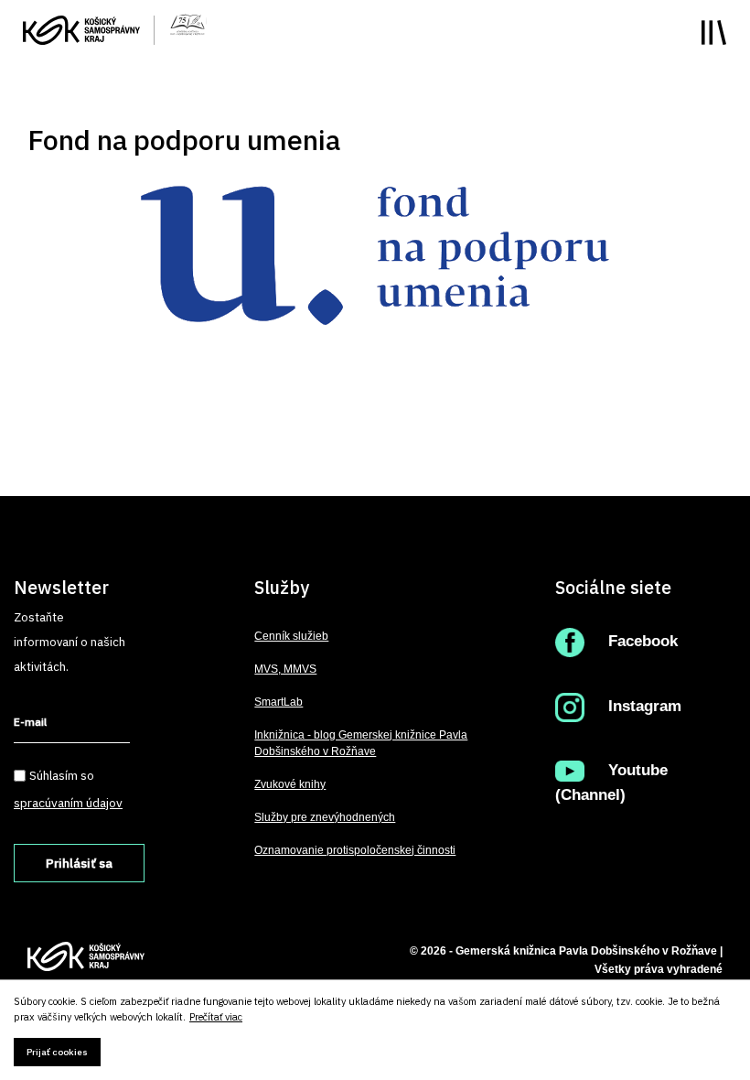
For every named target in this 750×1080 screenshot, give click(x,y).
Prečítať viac (215, 1017)
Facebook (643, 641)
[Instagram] (574, 706)
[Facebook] (574, 641)
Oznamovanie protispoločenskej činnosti (354, 850)
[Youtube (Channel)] (574, 770)
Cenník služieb (291, 636)
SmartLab (278, 702)
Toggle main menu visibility (714, 32)
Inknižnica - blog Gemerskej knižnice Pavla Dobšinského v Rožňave (360, 743)
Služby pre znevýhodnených (324, 817)
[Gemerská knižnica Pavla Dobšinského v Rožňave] (187, 23)
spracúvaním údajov (68, 802)
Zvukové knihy (290, 784)
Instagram (644, 706)
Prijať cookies (57, 1052)
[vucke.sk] (81, 28)
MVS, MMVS (285, 669)
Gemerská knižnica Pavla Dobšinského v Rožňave (586, 951)
